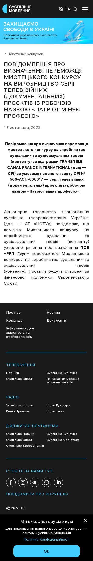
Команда (14, 320)
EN (68, 9)
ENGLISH (18, 508)
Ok (46, 551)
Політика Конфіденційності (46, 539)
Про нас (13, 312)
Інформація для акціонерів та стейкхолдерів (20, 332)
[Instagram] (23, 482)
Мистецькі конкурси (26, 54)
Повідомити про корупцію (37, 494)
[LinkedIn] (58, 482)
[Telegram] (34, 482)
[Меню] (85, 9)
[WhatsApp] (46, 482)
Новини (53, 312)
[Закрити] (85, 521)
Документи (56, 320)
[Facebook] (11, 482)
